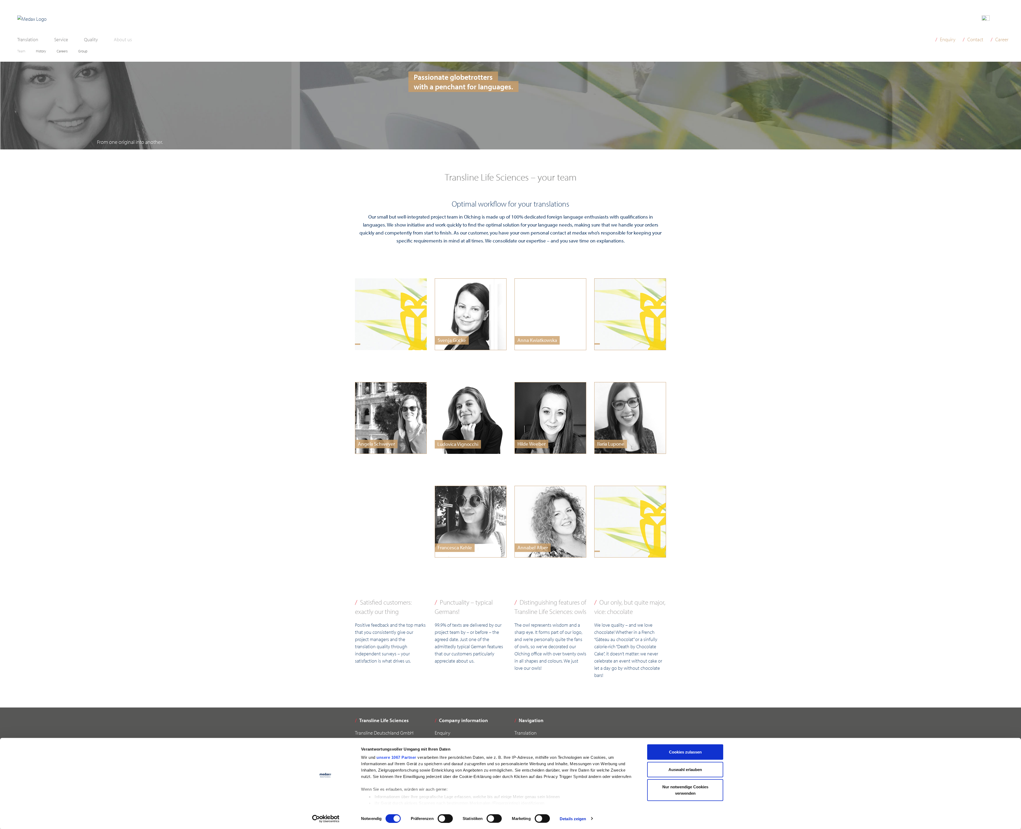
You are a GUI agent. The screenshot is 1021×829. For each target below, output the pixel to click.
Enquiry (947, 39)
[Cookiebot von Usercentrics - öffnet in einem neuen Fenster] (326, 819)
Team (21, 51)
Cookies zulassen (685, 752)
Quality (91, 39)
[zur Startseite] (32, 19)
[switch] (445, 818)
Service (61, 39)
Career (1002, 39)
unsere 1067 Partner (396, 757)
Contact (975, 39)
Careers (62, 51)
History (41, 51)
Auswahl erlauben (685, 769)
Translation (27, 39)
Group (82, 51)
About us (123, 39)
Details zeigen (573, 818)
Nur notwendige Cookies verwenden (685, 790)
